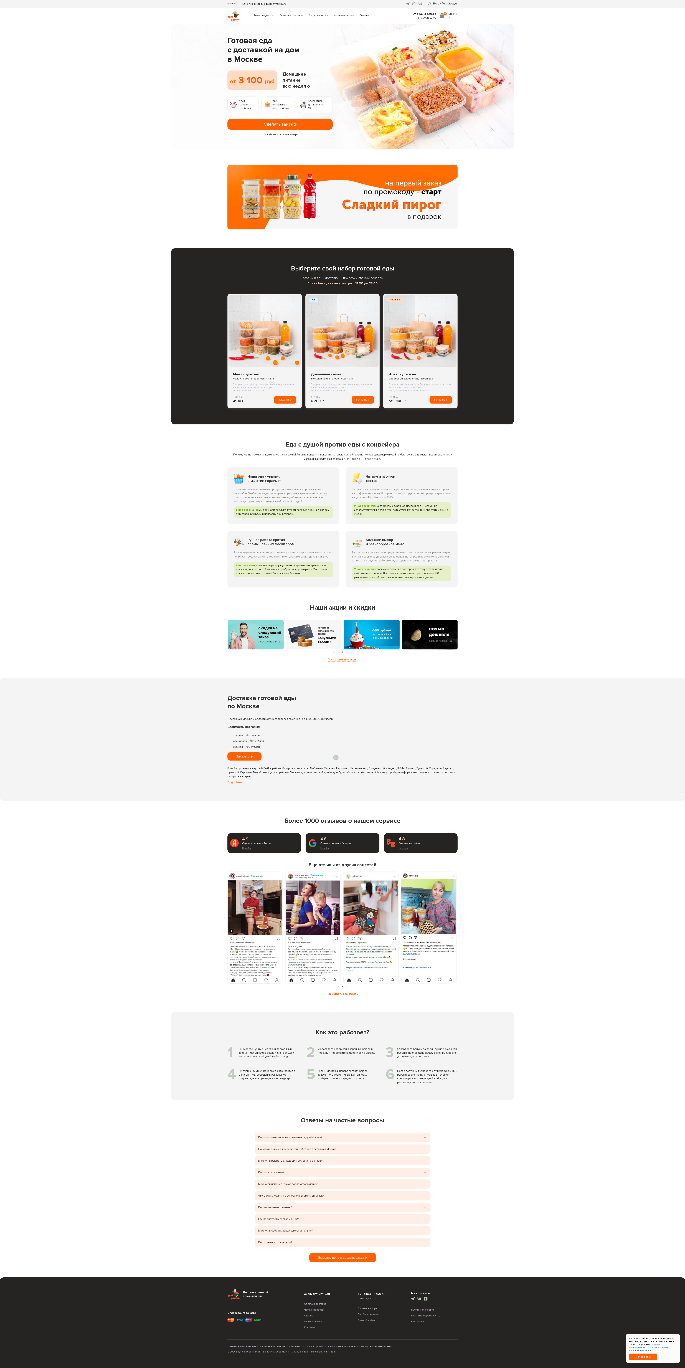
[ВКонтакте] (420, 4)
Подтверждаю (643, 1357)
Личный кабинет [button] (367, 1320)
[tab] (334, 652)
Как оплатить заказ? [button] (271, 1172)
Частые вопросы (344, 15)
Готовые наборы (367, 1308)
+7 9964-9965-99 (424, 14)
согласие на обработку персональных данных (368, 1346)
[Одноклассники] (425, 1299)
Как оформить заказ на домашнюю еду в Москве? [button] (290, 1137)
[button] (436, 3)
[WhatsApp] (413, 4)
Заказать (284, 399)
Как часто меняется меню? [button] (275, 1207)
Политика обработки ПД (425, 1315)
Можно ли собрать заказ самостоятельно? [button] (285, 1230)
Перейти (246, 848)
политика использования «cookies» (644, 1346)
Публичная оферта (422, 1309)
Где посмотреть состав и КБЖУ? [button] (279, 1219)
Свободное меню (368, 1314)
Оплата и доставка (291, 15)
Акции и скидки (318, 15)
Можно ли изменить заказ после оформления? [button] (288, 1184)
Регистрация (450, 3)
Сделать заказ (279, 124)
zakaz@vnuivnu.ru (276, 3)
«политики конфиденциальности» (648, 1349)
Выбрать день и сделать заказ (341, 1258)
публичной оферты (325, 1346)
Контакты (309, 1327)
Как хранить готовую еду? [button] (275, 1242)
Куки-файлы (418, 1321)
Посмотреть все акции (342, 659)
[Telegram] (408, 4)
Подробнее (234, 782)
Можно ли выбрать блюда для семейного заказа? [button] (290, 1160)
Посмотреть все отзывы (342, 994)
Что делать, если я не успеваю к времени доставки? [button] (292, 1195)
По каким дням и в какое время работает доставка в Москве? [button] (298, 1149)
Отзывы (364, 15)
